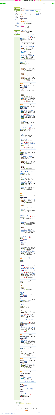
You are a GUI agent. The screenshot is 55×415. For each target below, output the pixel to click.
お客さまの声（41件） (22, 293)
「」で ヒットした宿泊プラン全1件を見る (30, 381)
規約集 (13, 413)
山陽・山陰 (16, 17)
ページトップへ (39, 412)
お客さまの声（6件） (22, 299)
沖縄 (15, 19)
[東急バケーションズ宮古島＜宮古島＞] (28, 63)
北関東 (15, 13)
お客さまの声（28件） (22, 335)
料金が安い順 (25, 10)
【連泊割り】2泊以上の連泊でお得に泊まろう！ (25, 242)
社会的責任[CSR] (8, 413)
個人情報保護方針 (5, 413)
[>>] (35, 10)
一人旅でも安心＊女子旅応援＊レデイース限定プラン (26, 377)
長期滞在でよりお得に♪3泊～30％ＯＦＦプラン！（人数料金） (27, 315)
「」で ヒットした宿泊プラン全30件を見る (30, 34)
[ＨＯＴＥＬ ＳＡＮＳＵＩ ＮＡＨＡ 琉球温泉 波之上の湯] (28, 38)
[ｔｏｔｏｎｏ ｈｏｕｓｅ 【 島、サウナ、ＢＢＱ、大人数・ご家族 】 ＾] (32, 389)
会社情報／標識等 (1, 413)
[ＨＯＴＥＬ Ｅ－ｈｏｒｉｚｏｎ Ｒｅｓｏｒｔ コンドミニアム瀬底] (30, 173)
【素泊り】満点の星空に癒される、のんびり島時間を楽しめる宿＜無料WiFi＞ (28, 230)
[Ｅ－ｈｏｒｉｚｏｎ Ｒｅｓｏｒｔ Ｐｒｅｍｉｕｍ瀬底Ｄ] (30, 129)
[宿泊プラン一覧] (21, 18)
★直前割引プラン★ (23, 89)
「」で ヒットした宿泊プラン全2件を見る (30, 319)
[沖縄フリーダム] (30, 300)
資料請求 (14, 413)
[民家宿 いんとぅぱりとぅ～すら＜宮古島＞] (28, 217)
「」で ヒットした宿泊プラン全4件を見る (30, 213)
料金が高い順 (28, 10)
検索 (26, 410)
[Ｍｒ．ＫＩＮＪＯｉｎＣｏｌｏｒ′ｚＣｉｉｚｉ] (26, 395)
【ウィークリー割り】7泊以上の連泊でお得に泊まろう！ (26, 182)
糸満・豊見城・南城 (17, 23)
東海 (15, 16)
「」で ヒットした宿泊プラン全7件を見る (30, 125)
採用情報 (11, 413)
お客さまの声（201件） (22, 151)
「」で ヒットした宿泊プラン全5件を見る (30, 148)
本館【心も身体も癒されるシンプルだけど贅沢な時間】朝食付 (26, 156)
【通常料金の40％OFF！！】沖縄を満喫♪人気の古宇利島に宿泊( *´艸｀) (27, 93)
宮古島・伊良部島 (17, 26)
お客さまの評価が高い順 (31, 10)
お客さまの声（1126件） (22, 37)
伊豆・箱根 (16, 14)
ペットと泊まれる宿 (16, 33)
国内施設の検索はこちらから (38, 14)
